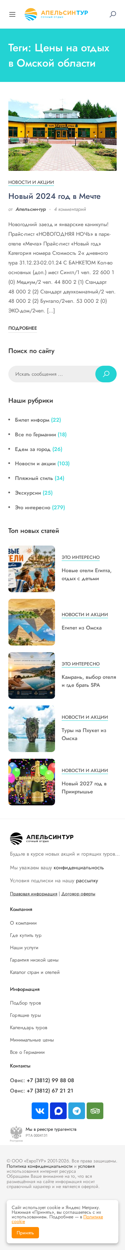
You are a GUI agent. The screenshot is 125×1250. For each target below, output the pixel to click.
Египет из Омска (82, 627)
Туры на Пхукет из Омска (84, 734)
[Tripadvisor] (95, 1110)
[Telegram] (76, 1110)
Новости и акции (31, 182)
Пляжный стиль (34, 478)
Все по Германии (35, 434)
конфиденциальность (79, 867)
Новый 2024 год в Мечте (54, 196)
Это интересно (32, 507)
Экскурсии (28, 493)
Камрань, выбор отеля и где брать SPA (89, 681)
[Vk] (40, 1110)
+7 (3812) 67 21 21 (50, 1090)
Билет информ (32, 420)
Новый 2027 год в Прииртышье (84, 787)
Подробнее (22, 328)
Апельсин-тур (31, 209)
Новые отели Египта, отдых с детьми (87, 574)
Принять (25, 1232)
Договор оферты (78, 893)
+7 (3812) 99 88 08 (50, 1080)
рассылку (87, 880)
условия (86, 1166)
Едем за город (33, 449)
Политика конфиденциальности (40, 1166)
